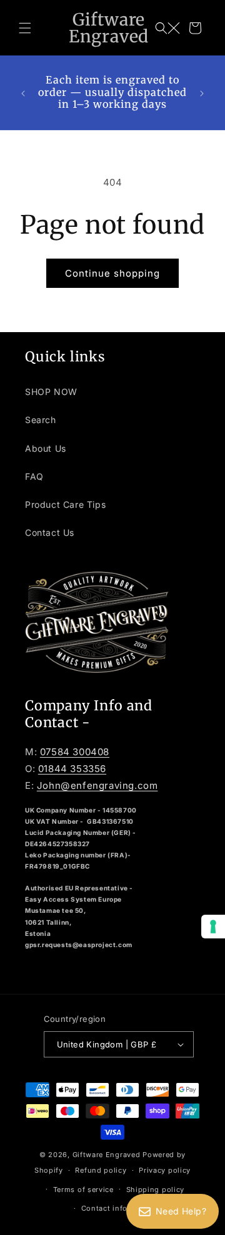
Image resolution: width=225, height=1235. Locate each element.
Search (40, 419)
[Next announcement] (202, 92)
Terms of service (83, 1189)
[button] (25, 28)
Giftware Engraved (106, 1154)
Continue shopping (112, 273)
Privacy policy (165, 1170)
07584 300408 (74, 752)
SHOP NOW (51, 391)
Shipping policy (155, 1189)
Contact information (118, 1208)
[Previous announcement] (23, 92)
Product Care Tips (65, 504)
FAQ (34, 476)
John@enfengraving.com (97, 785)
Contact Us (49, 532)
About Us (45, 448)
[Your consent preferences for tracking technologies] (213, 926)
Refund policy (100, 1170)
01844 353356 (72, 769)
